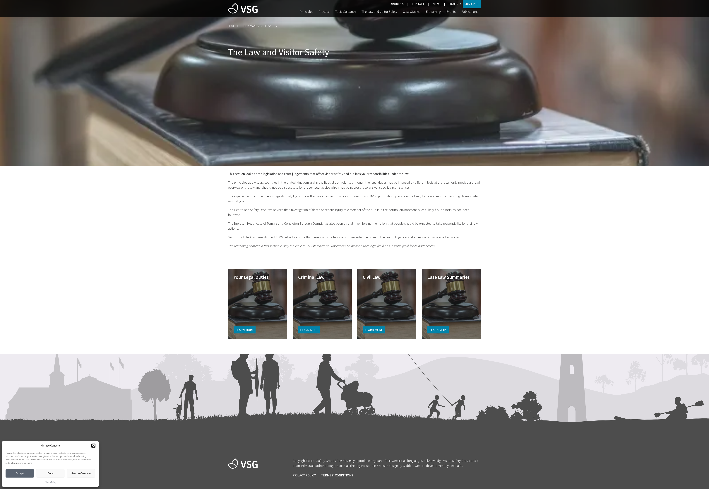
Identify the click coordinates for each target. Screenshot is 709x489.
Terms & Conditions (337, 475)
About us (397, 4)
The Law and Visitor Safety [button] (379, 11)
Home (231, 26)
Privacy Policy (50, 482)
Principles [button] (306, 11)
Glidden (408, 466)
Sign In (454, 4)
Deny (50, 473)
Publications (469, 11)
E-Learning (433, 11)
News (436, 4)
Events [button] (451, 11)
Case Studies (411, 11)
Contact (418, 4)
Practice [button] (324, 11)
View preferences (81, 473)
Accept (20, 473)
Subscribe (472, 4)
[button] (93, 445)
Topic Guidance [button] (345, 11)
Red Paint (455, 466)
